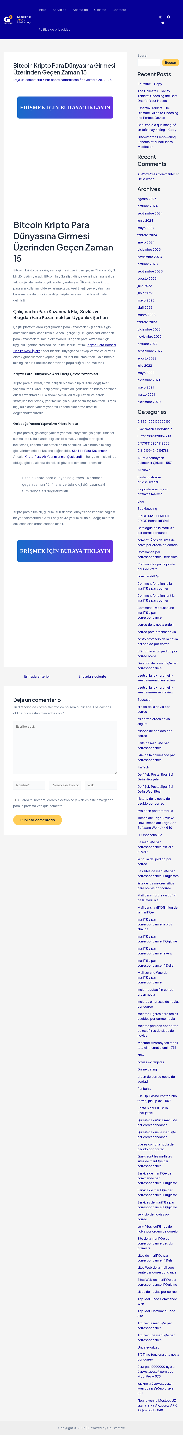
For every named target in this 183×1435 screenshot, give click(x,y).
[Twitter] (162, 23)
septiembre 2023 (150, 271)
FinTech (143, 767)
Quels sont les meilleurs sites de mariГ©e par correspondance (154, 1161)
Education (144, 699)
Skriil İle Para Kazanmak (89, 451)
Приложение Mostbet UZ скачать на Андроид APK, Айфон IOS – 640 (157, 1405)
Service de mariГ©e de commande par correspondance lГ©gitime (157, 1178)
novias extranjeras (150, 1062)
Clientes (100, 10)
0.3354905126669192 (154, 421)
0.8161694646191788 (153, 450)
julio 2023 (144, 286)
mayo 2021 (145, 387)
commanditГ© (148, 576)
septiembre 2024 (150, 213)
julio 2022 (144, 365)
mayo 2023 (146, 300)
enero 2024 (146, 242)
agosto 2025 (147, 199)
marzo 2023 (146, 315)
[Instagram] (160, 17)
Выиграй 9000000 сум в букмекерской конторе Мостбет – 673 (156, 1371)
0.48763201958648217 (154, 429)
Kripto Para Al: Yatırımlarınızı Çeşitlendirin (54, 457)
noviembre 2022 (149, 336)
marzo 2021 (146, 394)
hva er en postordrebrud (155, 811)
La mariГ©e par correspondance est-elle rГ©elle (155, 847)
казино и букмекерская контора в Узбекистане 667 (155, 1388)
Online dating (147, 1069)
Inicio (42, 10)
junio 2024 (145, 220)
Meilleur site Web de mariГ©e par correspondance (152, 977)
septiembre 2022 (150, 351)
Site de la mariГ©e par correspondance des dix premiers (155, 1243)
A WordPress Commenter (156, 174)
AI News (143, 470)
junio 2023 (145, 293)
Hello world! (146, 179)
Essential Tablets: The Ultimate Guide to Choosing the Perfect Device (157, 113)
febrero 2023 (147, 322)
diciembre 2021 (148, 380)
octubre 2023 (147, 264)
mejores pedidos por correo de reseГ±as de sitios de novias (157, 1030)
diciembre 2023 (149, 249)
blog (140, 501)
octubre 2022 (147, 344)
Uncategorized (148, 1347)
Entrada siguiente (94, 676)
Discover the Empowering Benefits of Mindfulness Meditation (156, 142)
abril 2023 (145, 307)
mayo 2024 (145, 228)
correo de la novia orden (155, 624)
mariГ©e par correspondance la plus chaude (154, 924)
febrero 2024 (147, 235)
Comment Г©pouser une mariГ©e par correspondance (155, 612)
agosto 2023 (147, 278)
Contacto (119, 10)
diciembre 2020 (149, 402)
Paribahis (144, 1089)
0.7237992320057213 (154, 436)
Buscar (142, 55)
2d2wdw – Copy (149, 84)
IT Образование (149, 835)
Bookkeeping (147, 508)
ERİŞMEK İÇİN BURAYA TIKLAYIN (65, 107)
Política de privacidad (54, 29)
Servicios (59, 10)
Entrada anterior (35, 676)
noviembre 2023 (149, 257)
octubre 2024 (147, 206)
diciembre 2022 (149, 329)
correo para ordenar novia (156, 632)
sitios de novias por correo (157, 1292)
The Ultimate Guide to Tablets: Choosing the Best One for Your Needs (157, 96)
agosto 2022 (147, 358)
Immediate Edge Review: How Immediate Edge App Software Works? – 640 (157, 822)
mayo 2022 (145, 373)
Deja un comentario (27, 80)
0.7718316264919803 (153, 443)
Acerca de (80, 10)
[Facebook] (168, 17)
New (140, 1055)
